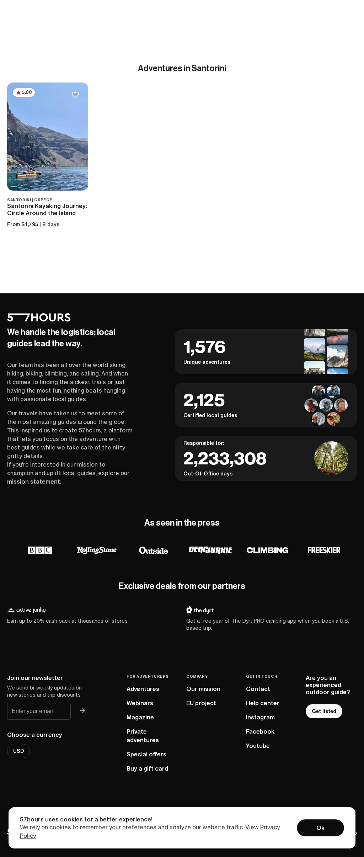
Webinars (140, 703)
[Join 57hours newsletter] (82, 711)
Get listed (324, 711)
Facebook (260, 731)
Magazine (140, 717)
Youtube (258, 745)
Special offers (146, 754)
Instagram (260, 717)
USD (18, 751)
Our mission (203, 688)
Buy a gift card (147, 768)
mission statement (33, 481)
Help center (262, 703)
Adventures (143, 688)
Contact (258, 688)
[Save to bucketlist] (75, 95)
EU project (201, 703)
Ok (320, 827)
